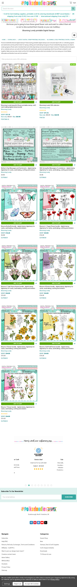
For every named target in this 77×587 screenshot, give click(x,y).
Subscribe (5, 538)
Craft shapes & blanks (47, 548)
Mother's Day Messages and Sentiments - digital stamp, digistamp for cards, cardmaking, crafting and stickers (18, 169)
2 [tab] (29, 485)
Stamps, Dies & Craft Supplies (49, 544)
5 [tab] (38, 485)
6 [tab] (41, 485)
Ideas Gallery (6, 557)
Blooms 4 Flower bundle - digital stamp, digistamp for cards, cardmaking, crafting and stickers (56, 287)
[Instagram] (31, 522)
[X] (45, 522)
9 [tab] (51, 485)
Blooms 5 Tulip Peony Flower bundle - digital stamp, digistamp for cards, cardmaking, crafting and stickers (18, 287)
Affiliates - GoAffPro (8, 548)
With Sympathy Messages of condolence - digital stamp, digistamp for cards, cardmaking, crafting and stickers (57, 169)
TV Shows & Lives (45, 554)
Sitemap (4, 570)
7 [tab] (45, 485)
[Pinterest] (34, 522)
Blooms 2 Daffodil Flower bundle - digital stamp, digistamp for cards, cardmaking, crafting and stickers (57, 347)
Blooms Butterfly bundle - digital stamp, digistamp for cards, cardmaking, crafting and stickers (18, 227)
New (41, 541)
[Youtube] (42, 522)
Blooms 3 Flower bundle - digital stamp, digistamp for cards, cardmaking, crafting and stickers (18, 347)
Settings (7, 584)
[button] (9, 21)
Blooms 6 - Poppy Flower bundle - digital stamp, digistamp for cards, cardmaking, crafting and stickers (57, 227)
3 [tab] (32, 485)
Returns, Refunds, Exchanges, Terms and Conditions (18, 544)
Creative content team (9, 554)
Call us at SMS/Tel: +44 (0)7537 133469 (38, 517)
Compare (36, 102)
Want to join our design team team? (13, 551)
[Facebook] (38, 522)
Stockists (4, 564)
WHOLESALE (6, 560)
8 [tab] (48, 485)
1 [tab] (25, 485)
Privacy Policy (6, 567)
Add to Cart (18, 102)
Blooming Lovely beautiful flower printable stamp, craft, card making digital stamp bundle (18, 106)
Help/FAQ (5, 541)
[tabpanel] (38, 464)
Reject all (17, 584)
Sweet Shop (44, 538)
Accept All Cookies (32, 584)
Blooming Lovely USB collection (49, 105)
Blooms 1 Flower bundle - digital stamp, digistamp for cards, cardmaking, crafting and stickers (18, 408)
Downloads (43, 551)
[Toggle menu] (3, 3)
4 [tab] (35, 485)
